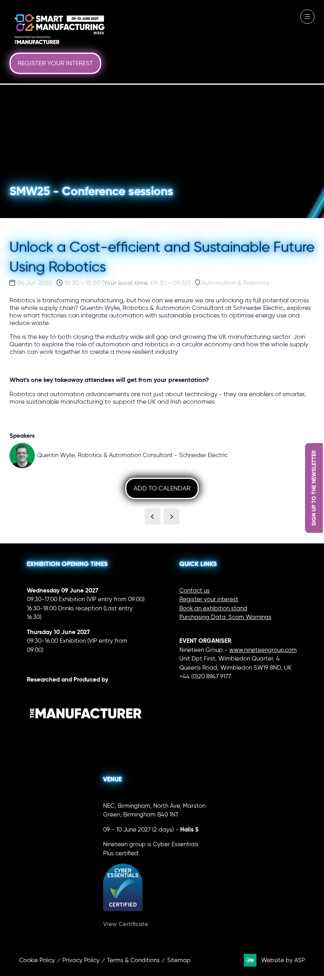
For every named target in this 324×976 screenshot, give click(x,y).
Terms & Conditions (133, 960)
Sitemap (179, 960)
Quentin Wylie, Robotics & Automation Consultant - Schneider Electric (132, 455)
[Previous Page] (152, 516)
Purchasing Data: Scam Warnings (225, 617)
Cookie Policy (37, 960)
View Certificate (125, 924)
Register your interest (208, 599)
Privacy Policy (81, 960)
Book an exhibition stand (213, 608)
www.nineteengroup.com (263, 649)
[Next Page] (171, 516)
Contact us (194, 590)
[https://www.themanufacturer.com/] (86, 735)
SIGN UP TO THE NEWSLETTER (313, 488)
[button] (55, 63)
